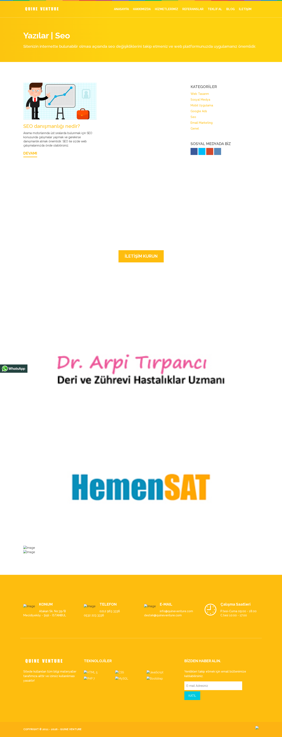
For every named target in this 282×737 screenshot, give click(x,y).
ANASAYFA (121, 9)
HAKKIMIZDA (142, 9)
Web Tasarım (193, 93)
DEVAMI (30, 155)
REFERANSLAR (193, 9)
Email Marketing (195, 122)
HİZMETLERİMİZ (166, 9)
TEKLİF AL (215, 9)
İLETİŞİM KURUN (141, 258)
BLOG (230, 9)
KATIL (192, 697)
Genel (188, 128)
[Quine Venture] (41, 7)
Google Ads (192, 111)
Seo (187, 117)
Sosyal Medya (194, 99)
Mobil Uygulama (195, 105)
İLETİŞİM (245, 9)
